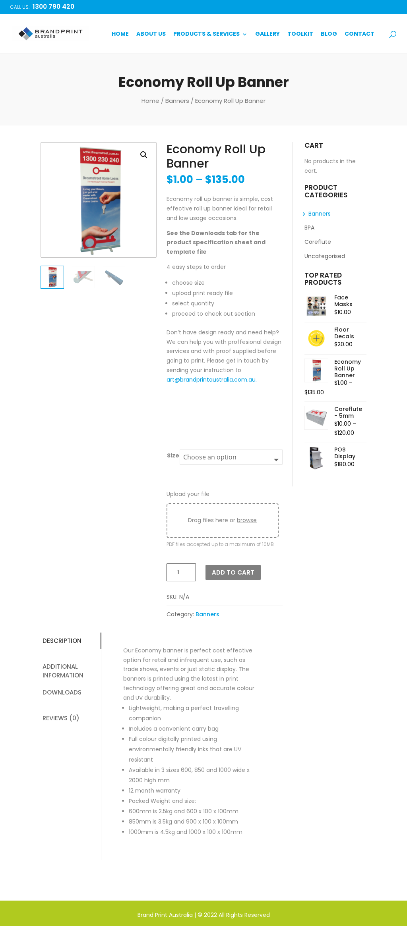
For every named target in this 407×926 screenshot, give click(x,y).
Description (62, 641)
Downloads (62, 692)
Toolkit (300, 34)
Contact (359, 34)
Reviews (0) (61, 718)
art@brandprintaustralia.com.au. (212, 380)
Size (173, 455)
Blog (329, 34)
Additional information (63, 671)
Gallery (267, 34)
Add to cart (233, 572)
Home (120, 34)
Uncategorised (324, 256)
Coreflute (317, 242)
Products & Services (206, 34)
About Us (151, 34)
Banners (177, 100)
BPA (309, 228)
